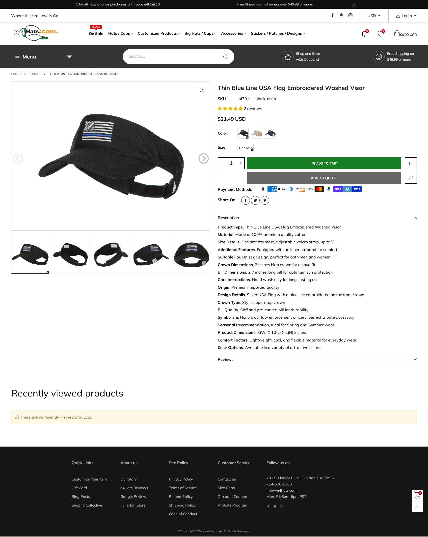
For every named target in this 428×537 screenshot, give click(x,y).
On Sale (96, 33)
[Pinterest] (341, 15)
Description (228, 217)
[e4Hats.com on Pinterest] (275, 506)
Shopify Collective (87, 505)
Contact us (227, 479)
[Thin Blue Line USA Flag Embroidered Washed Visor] (110, 156)
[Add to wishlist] (411, 178)
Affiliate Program (232, 505)
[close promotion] (354, 4)
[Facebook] (332, 15)
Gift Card (79, 487)
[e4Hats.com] (36, 33)
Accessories (232, 33)
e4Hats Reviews (134, 487)
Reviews (226, 359)
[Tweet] (255, 200)
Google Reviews (134, 496)
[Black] (243, 133)
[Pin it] (265, 200)
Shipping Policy (182, 505)
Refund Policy (181, 496)
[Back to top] (417, 506)
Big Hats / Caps (199, 33)
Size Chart (226, 487)
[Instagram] (350, 15)
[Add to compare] (411, 163)
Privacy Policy (181, 479)
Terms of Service (183, 487)
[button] (17, 158)
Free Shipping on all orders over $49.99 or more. (264, 4)
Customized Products (157, 33)
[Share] (245, 200)
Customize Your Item (89, 479)
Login (407, 15)
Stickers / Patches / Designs (276, 33)
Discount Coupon (232, 496)
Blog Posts (81, 496)
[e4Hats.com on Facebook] (268, 506)
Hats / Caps (119, 33)
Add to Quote (324, 178)
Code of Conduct (183, 513)
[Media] (202, 90)
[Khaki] (256, 133)
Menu (29, 56)
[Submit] (225, 56)
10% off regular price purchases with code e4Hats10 (107, 4)
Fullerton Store (132, 505)
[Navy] (270, 133)
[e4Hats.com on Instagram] (281, 506)
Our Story (128, 479)
